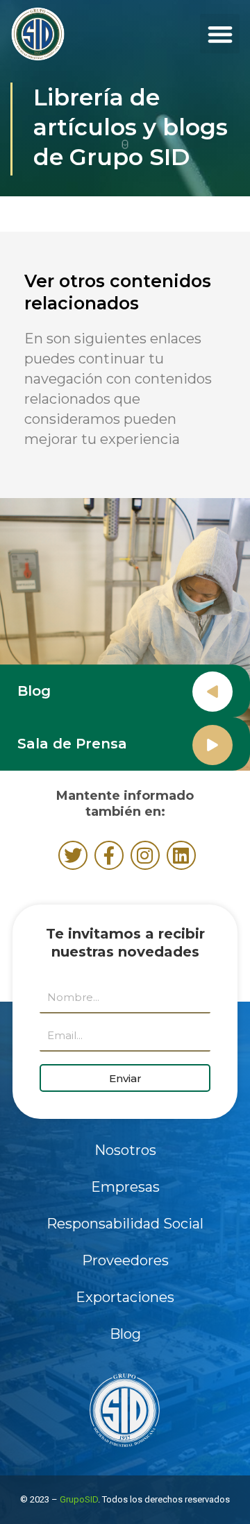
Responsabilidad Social (125, 1223)
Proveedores (125, 1260)
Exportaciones (125, 1297)
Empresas (125, 1187)
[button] (220, 33)
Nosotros (125, 1150)
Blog (34, 691)
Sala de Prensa (72, 743)
